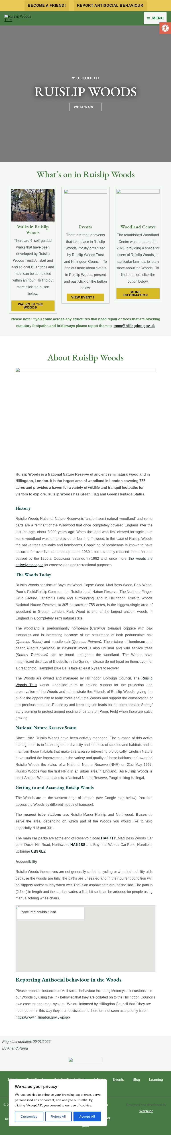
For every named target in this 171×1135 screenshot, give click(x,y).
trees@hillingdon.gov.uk (134, 326)
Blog (136, 1079)
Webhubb (146, 1111)
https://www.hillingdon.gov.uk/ (43, 1017)
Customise (29, 1116)
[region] (58, 1102)
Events (118, 1079)
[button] (46, 5)
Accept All (87, 1116)
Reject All (58, 1116)
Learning (156, 1079)
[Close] (102, 1083)
